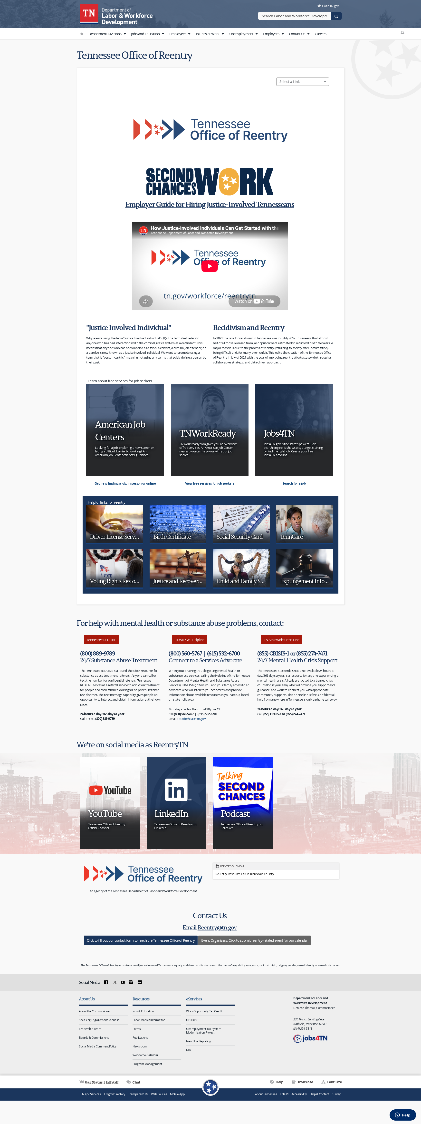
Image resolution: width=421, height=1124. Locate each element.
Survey (336, 1094)
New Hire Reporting (198, 1041)
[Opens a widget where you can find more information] (402, 1115)
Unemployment (241, 33)
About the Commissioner (95, 1011)
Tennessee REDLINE (101, 639)
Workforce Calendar (145, 1055)
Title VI (284, 1094)
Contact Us (297, 33)
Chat (136, 1082)
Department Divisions (105, 33)
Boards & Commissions (94, 1037)
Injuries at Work (208, 33)
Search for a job (294, 483)
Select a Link (289, 81)
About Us (87, 999)
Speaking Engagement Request (99, 1020)
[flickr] (139, 982)
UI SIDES (191, 1020)
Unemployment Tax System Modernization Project (203, 1030)
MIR (188, 1050)
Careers (320, 33)
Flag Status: (101, 1082)
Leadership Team (90, 1029)
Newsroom (140, 1046)
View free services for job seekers (209, 483)
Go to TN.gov (330, 6)
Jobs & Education (143, 1011)
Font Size (334, 1082)
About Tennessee (266, 1094)
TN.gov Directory (114, 1094)
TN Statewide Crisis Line (281, 639)
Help (279, 1082)
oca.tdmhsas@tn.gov (191, 718)
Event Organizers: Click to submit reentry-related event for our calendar (254, 940)
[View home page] (90, 13)
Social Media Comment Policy (97, 1046)
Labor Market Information (149, 1020)
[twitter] (114, 982)
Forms (137, 1029)
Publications (140, 1037)
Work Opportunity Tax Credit (204, 1011)
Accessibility (299, 1094)
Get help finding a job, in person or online (125, 483)
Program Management (147, 1064)
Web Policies (159, 1094)
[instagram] (131, 982)
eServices (194, 999)
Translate (305, 1082)
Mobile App (177, 1094)
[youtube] (122, 982)
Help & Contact (319, 1094)
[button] (124, 34)
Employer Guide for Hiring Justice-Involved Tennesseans (209, 204)
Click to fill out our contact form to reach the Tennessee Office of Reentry (141, 940)
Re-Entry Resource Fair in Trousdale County (244, 874)
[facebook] (106, 982)
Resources (141, 999)
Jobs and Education (146, 33)
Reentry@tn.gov (217, 927)
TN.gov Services (90, 1094)
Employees (178, 33)
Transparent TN (138, 1094)
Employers (271, 33)
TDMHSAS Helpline (189, 639)
